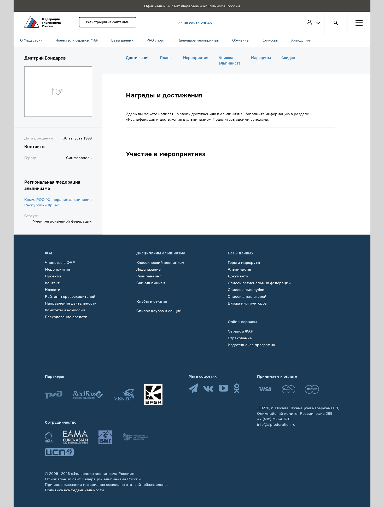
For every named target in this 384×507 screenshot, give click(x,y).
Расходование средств (66, 316)
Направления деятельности (71, 303)
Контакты (53, 283)
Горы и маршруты (244, 262)
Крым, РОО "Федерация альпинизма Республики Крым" (58, 202)
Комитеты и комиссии (65, 310)
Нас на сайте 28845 (194, 23)
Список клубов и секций (159, 310)
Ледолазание (148, 269)
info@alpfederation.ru (276, 424)
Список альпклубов (246, 289)
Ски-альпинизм (150, 283)
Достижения (137, 57)
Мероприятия (195, 57)
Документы (238, 276)
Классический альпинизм (160, 262)
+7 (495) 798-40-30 (273, 419)
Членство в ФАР (60, 262)
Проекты (53, 276)
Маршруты (261, 57)
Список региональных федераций (259, 283)
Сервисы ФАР (240, 331)
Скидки (288, 57)
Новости (52, 289)
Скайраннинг (148, 276)
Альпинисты (239, 269)
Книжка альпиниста (230, 60)
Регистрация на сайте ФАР (107, 22)
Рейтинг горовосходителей (70, 296)
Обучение (54, 323)
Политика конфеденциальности (74, 490)
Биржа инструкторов (247, 303)
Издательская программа (251, 344)
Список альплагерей (247, 296)
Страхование (240, 338)
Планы (166, 57)
